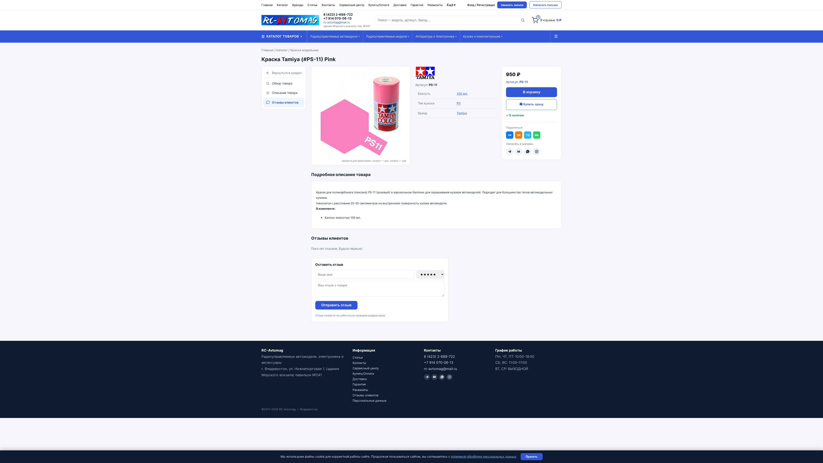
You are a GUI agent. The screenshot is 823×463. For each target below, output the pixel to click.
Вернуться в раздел (287, 73)
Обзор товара (282, 83)
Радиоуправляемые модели (387, 36)
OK (519, 135)
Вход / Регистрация (481, 5)
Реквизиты (435, 5)
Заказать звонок (512, 5)
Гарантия (417, 5)
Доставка (399, 5)
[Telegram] (509, 151)
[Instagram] (536, 151)
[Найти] (522, 20)
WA (537, 135)
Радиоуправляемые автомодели (335, 36)
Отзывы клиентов (285, 102)
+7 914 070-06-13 (337, 18)
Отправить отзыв (336, 305)
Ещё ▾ (451, 5)
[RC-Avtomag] (290, 20)
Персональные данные (369, 400)
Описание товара (284, 93)
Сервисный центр (351, 5)
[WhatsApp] (527, 151)
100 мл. (462, 93)
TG (528, 135)
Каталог (282, 5)
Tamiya (462, 113)
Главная (267, 5)
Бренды (297, 5)
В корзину (531, 92)
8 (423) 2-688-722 (338, 15)
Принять (532, 456)
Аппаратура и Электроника (436, 36)
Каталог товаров (281, 36)
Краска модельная (304, 50)
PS (459, 103)
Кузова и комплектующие (482, 36)
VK (510, 135)
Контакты (328, 5)
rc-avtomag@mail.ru (336, 22)
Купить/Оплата (378, 5)
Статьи (312, 5)
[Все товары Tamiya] (455, 73)
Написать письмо (545, 5)
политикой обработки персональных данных (483, 456)
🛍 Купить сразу (532, 104)
